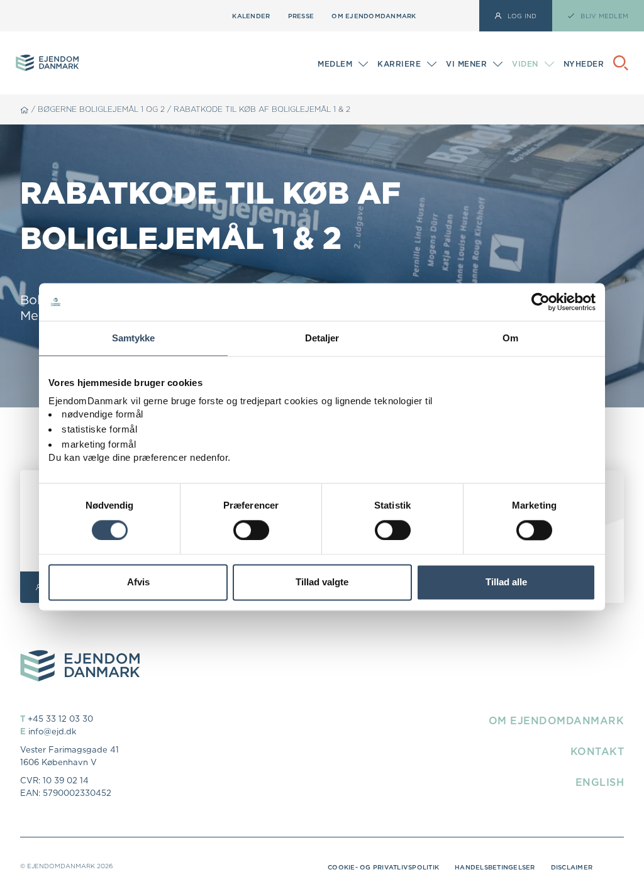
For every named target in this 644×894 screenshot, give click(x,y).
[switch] (251, 530)
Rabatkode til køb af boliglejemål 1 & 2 (262, 109)
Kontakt (597, 751)
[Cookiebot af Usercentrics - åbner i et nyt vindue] (541, 301)
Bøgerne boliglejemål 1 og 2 (101, 109)
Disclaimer (572, 867)
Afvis (138, 582)
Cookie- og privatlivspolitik (383, 867)
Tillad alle (506, 582)
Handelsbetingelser (495, 867)
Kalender (251, 15)
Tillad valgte (322, 582)
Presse (301, 15)
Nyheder (584, 63)
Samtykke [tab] (133, 338)
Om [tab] (510, 338)
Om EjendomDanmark (373, 15)
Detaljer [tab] (322, 338)
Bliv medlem (342, 65)
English (600, 782)
